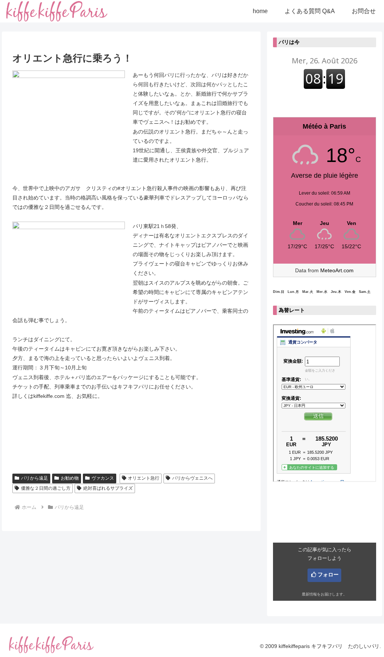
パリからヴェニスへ (192, 478)
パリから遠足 (34, 478)
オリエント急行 (143, 478)
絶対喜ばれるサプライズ (108, 488)
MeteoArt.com (337, 270)
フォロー (328, 575)
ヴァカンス (103, 478)
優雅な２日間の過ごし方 (45, 488)
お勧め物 (70, 478)
